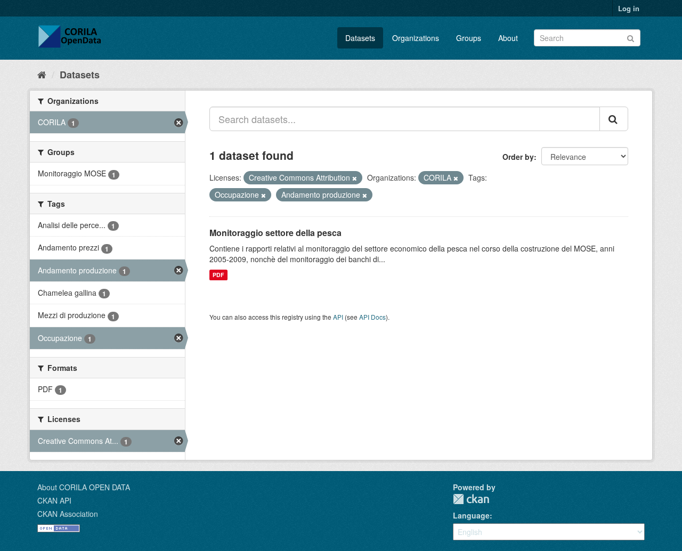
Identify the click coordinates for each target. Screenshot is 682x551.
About (508, 38)
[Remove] (354, 178)
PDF (218, 275)
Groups (468, 38)
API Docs (372, 316)
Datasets (360, 38)
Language (471, 515)
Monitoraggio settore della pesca (275, 232)
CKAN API (54, 500)
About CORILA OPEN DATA (83, 487)
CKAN (471, 499)
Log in (628, 8)
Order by (518, 156)
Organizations (415, 38)
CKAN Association (67, 513)
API (338, 316)
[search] (613, 119)
